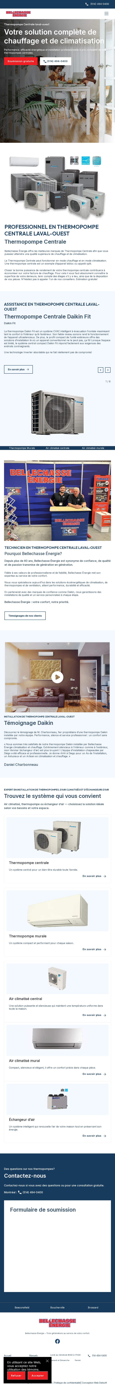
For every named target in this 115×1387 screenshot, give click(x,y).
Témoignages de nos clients (25, 615)
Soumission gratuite (21, 61)
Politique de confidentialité (67, 1382)
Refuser (16, 1375)
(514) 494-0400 (99, 3)
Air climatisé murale (57, 448)
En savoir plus (16, 369)
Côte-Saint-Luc (93, 1307)
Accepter (38, 1375)
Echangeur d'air (93, 448)
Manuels (33, 1355)
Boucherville (22, 1307)
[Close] (47, 1361)
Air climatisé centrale (22, 448)
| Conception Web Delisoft (94, 1382)
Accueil (7, 1355)
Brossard (57, 1307)
